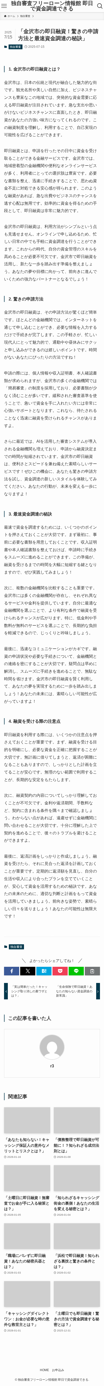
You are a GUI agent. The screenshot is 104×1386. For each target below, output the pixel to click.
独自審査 (15, 46)
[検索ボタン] (100, 6)
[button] (11, 971)
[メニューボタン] (4, 6)
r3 (52, 1066)
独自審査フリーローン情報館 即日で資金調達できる (52, 6)
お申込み (58, 1370)
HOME (44, 1370)
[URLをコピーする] (92, 971)
